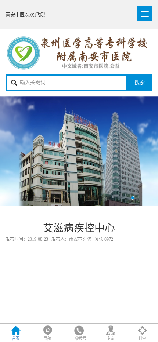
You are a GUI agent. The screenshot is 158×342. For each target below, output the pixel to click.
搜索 (139, 82)
